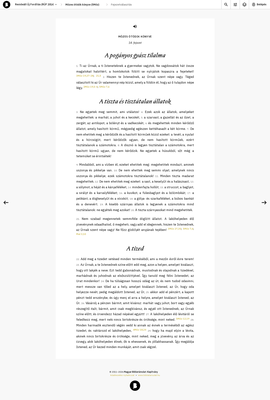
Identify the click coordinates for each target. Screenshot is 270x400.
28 (191, 319)
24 (102, 281)
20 (132, 210)
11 (156, 176)
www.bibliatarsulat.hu (149, 375)
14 (129, 187)
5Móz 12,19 (182, 318)
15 (161, 187)
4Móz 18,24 (139, 329)
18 (131, 198)
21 (77, 219)
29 (149, 330)
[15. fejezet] (264, 202)
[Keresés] (226, 4)
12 (96, 181)
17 (188, 193)
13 (191, 181)
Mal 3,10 (81, 234)
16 (120, 193)
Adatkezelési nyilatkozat (122, 375)
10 (115, 170)
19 (101, 204)
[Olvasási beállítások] (235, 4)
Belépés (261, 4)
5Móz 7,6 (104, 86)
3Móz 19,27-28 (84, 75)
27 (147, 314)
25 (147, 292)
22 (77, 259)
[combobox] (84, 4)
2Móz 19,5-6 (90, 86)
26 (82, 303)
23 (77, 264)
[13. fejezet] (6, 202)
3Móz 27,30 (174, 228)
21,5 (98, 75)
